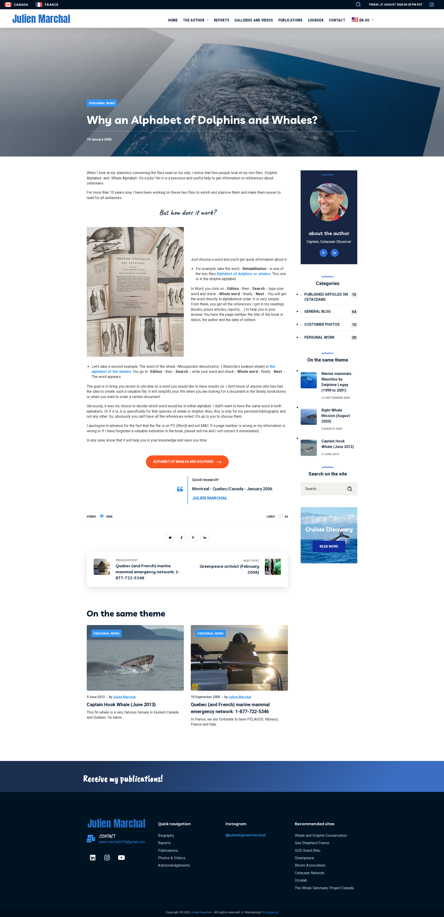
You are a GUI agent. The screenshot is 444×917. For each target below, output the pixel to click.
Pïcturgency (270, 912)
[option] (135, 680)
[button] (356, 4)
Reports (164, 843)
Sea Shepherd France (312, 843)
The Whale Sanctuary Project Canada (324, 888)
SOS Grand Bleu (307, 850)
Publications (168, 850)
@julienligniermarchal (245, 835)
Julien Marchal (124, 697)
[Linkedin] (93, 858)
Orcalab (301, 880)
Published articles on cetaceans (330, 297)
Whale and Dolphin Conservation (321, 835)
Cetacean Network (309, 873)
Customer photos (330, 324)
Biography (166, 835)
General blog (330, 311)
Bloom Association (310, 865)
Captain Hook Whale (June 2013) (121, 704)
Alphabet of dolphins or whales (244, 274)
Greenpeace (304, 858)
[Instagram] (107, 858)
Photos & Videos (171, 858)
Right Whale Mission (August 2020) (335, 415)
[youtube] (121, 858)
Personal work (102, 103)
